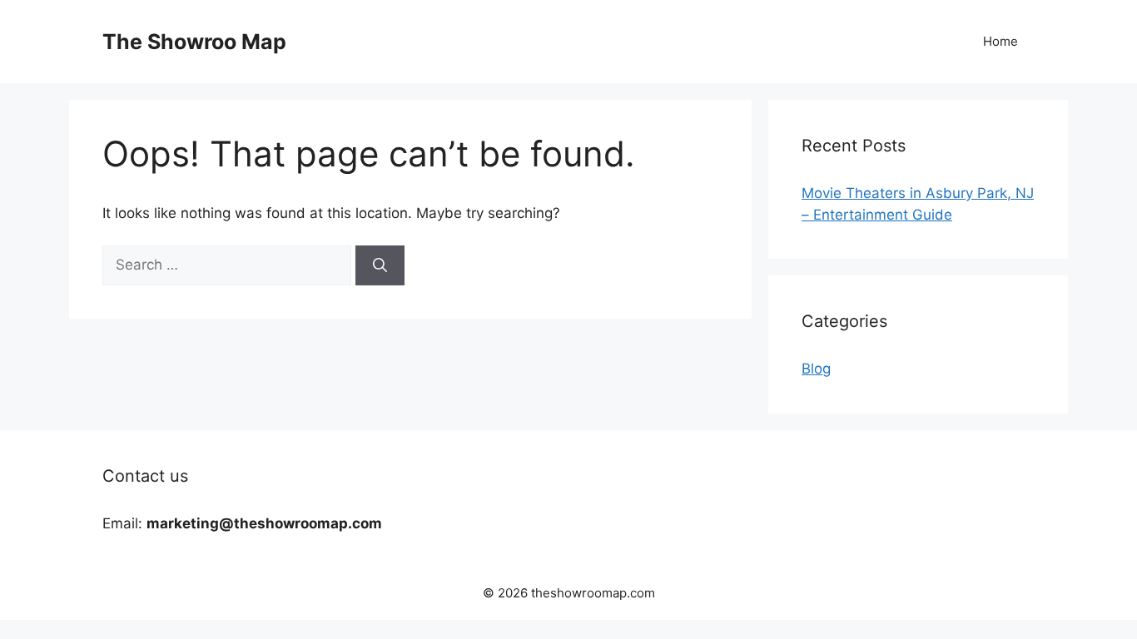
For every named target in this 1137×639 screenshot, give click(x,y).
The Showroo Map (194, 41)
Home (1000, 41)
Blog (816, 368)
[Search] (380, 265)
